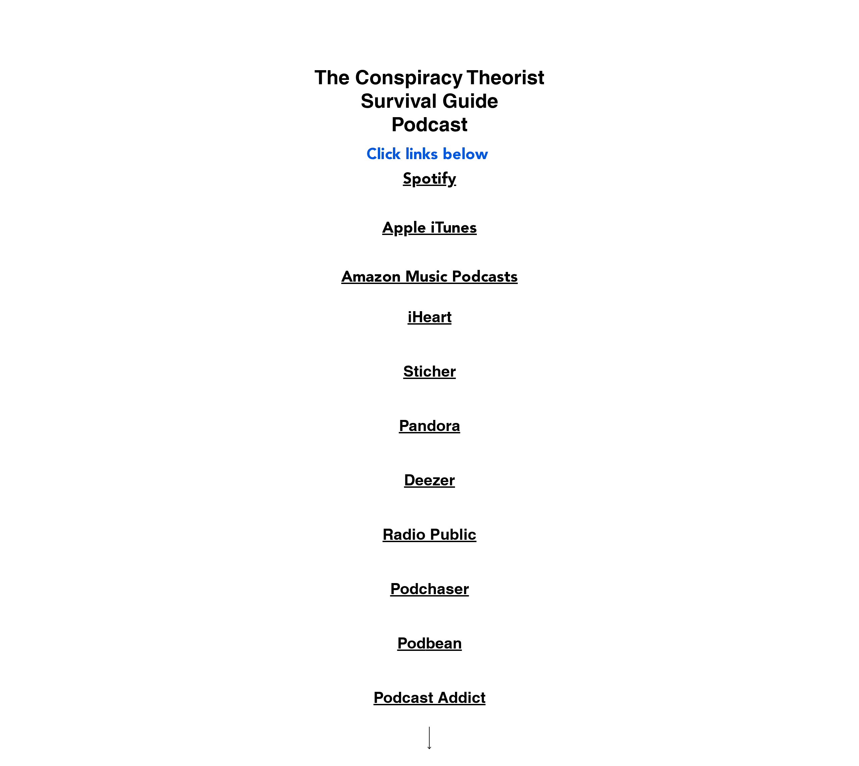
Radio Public (429, 534)
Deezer (429, 480)
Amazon (373, 277)
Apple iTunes (429, 228)
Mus (420, 277)
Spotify (429, 179)
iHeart (430, 316)
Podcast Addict (429, 697)
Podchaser (429, 588)
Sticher (429, 371)
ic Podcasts (477, 277)
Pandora (429, 425)
